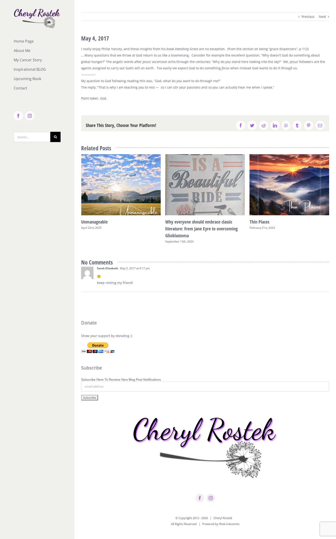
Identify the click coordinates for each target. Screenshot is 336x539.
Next (322, 16)
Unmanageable (94, 222)
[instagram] (210, 498)
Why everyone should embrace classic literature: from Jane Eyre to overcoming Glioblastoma (201, 229)
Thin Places (259, 222)
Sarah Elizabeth (107, 268)
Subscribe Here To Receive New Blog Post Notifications (121, 379)
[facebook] (199, 498)
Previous (308, 16)
